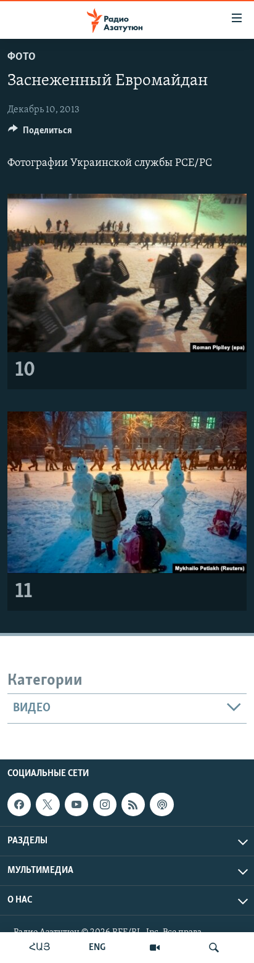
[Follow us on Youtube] (76, 804)
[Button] (40, 133)
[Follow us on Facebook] (19, 804)
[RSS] (133, 804)
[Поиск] (213, 947)
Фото (21, 57)
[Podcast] (161, 804)
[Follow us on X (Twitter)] (47, 804)
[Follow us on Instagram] (105, 804)
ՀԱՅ (40, 948)
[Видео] (154, 947)
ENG (97, 948)
